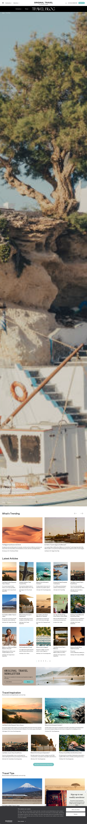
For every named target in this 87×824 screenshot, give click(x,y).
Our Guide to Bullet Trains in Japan (9, 615)
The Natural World (14, 551)
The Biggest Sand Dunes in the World (11, 544)
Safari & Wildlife (80, 654)
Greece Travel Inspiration (15, 731)
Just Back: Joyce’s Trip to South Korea (76, 582)
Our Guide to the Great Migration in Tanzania (42, 615)
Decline (75, 814)
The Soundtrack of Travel (25, 647)
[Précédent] (75, 513)
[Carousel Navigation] (78, 513)
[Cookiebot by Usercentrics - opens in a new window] (9, 821)
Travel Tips (62, 590)
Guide (61, 622)
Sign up (28, 681)
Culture (27, 653)
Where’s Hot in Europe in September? (25, 615)
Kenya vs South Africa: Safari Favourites (76, 647)
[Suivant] (82, 513)
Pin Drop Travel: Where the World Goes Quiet (77, 615)
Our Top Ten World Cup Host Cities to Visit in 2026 (60, 615)
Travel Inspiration (47, 590)
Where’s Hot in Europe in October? (42, 582)
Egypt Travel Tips (55, 551)
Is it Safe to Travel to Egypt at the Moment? (55, 544)
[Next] (49, 661)
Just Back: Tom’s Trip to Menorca (59, 647)
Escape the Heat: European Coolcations (60, 582)
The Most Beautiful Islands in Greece (15, 486)
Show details (21, 821)
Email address (9, 681)
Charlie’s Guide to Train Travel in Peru (25, 582)
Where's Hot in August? (42, 647)
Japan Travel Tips (12, 622)
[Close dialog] (85, 792)
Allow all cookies (76, 809)
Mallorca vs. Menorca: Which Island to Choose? (9, 647)
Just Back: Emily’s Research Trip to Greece (9, 582)
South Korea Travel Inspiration (76, 590)
